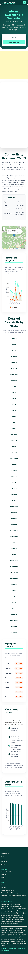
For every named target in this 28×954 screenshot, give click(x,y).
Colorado (14, 368)
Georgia (14, 392)
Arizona (14, 350)
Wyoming (14, 632)
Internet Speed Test (7, 872)
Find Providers (5, 853)
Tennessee (14, 584)
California (14, 362)
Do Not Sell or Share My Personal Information (13, 895)
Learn (3, 877)
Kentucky (14, 434)
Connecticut (14, 374)
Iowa (14, 422)
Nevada (14, 500)
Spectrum (4, 861)
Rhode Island (14, 566)
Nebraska (14, 494)
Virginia (14, 608)
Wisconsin (14, 626)
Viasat (3, 859)
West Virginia (14, 620)
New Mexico (14, 518)
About (3, 885)
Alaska (14, 344)
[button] (14, 235)
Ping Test (3, 874)
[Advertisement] (14, 65)
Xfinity (3, 864)
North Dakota (14, 536)
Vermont (14, 602)
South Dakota (14, 578)
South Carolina (14, 572)
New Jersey (14, 512)
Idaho (14, 404)
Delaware (14, 380)
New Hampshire (14, 506)
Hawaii (14, 398)
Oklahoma (14, 548)
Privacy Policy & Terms (7, 890)
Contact (3, 887)
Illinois (14, 410)
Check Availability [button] (14, 42)
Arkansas (14, 356)
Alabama (14, 338)
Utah (14, 596)
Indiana (14, 416)
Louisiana (14, 440)
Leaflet (11, 248)
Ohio (14, 542)
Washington (14, 614)
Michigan (14, 464)
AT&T (2, 856)
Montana (14, 488)
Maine (14, 446)
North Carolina (14, 530)
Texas (14, 590)
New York (14, 524)
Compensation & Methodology (9, 892)
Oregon (14, 554)
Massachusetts (14, 458)
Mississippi (14, 476)
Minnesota (14, 470)
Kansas (14, 428)
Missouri (14, 482)
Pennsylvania (14, 560)
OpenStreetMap (17, 248)
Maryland (14, 452)
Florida (14, 386)
